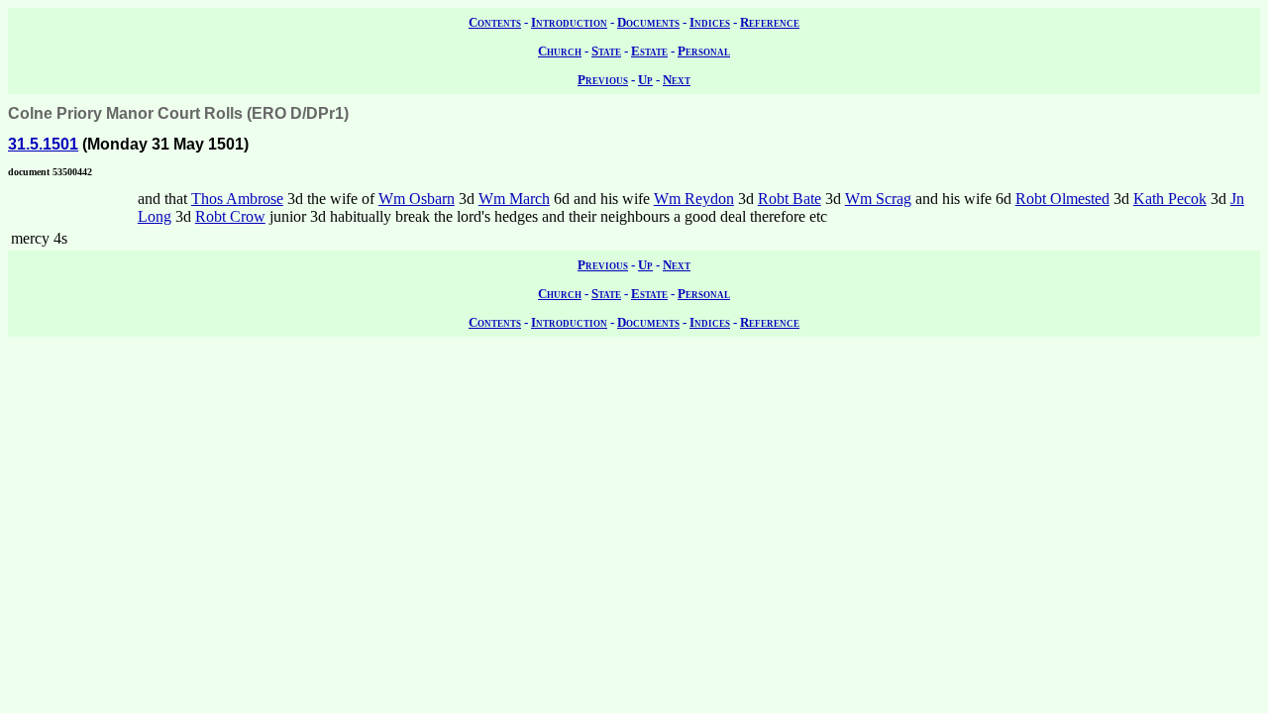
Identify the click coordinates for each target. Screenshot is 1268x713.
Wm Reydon (694, 198)
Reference (769, 22)
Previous (603, 79)
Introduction (569, 22)
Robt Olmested (1062, 198)
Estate (649, 51)
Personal (704, 51)
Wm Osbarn (416, 198)
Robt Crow (230, 216)
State (606, 51)
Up (645, 79)
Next (676, 79)
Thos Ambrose (237, 198)
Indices (709, 22)
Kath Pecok (1170, 198)
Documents (648, 22)
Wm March (514, 198)
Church (559, 51)
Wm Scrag (878, 198)
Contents (495, 22)
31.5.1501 (43, 144)
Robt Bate (789, 198)
